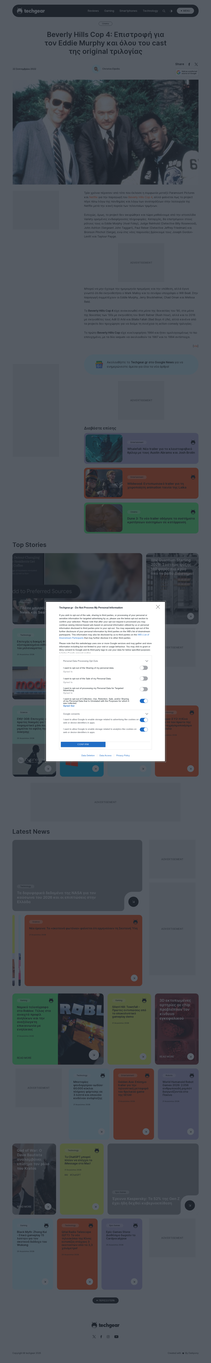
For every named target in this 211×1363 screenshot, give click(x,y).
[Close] (159, 608)
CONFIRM (83, 744)
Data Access (105, 755)
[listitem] (105, 661)
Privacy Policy (123, 755)
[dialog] (105, 681)
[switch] (144, 668)
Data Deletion (88, 755)
